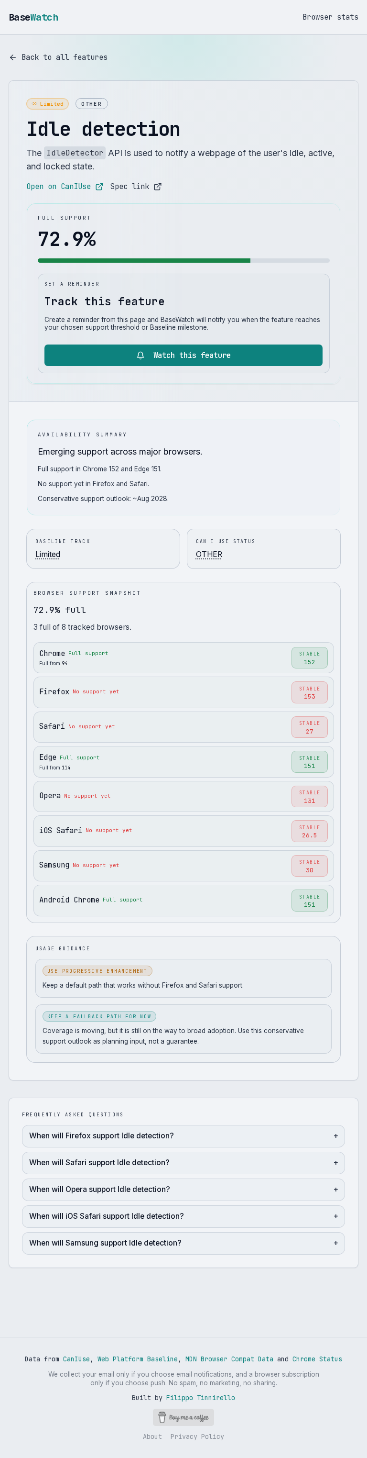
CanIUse (76, 1359)
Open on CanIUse (58, 186)
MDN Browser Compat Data (229, 1359)
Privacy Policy (197, 1436)
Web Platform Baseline (137, 1359)
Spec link (129, 186)
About (152, 1436)
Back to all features (65, 57)
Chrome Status (317, 1359)
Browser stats (330, 17)
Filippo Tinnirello (200, 1397)
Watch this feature (192, 355)
